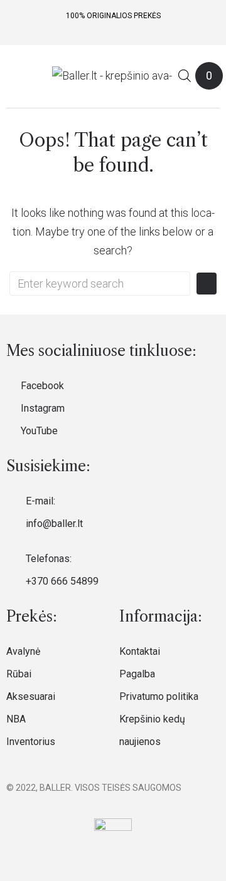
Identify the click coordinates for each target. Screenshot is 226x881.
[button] (14, 76)
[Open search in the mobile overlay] (184, 75)
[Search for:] (99, 283)
